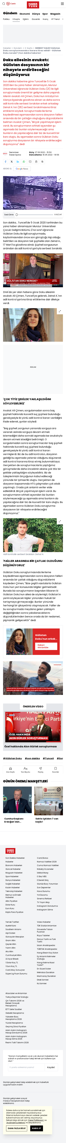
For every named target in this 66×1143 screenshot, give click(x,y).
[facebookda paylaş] (5, 161)
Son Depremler (43, 887)
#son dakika (32, 758)
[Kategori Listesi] (62, 3)
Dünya (36, 13)
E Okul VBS (42, 876)
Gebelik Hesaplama (15, 1013)
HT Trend (55, 19)
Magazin (55, 13)
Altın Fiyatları (11, 901)
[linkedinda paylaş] (17, 161)
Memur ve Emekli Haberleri (13, 896)
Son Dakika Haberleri (15, 858)
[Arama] (3, 3)
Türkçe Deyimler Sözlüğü (17, 997)
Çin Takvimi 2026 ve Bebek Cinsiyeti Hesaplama (15, 1003)
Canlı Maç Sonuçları (15, 970)
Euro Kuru (10, 908)
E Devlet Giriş (43, 880)
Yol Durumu (42, 895)
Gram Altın (11, 940)
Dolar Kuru (10, 904)
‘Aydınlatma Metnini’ (15, 1122)
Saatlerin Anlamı (13, 929)
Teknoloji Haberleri (14, 891)
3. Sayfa (28, 48)
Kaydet (51, 1067)
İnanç (45, 19)
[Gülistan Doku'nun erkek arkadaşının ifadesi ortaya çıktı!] (19, 641)
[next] (61, 806)
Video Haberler (43, 922)
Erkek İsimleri (43, 979)
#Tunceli (48, 758)
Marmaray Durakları (46, 976)
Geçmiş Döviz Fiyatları (16, 1026)
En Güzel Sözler (44, 968)
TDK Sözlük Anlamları (46, 925)
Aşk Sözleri (10, 933)
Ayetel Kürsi (11, 925)
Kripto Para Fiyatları (14, 912)
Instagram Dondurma (47, 906)
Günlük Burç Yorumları (47, 884)
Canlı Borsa (42, 858)
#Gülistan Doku (12, 758)
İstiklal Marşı (42, 872)
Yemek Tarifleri (12, 922)
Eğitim (26, 19)
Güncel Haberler (13, 869)
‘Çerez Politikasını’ (36, 1120)
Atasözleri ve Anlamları (16, 993)
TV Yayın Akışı (43, 902)
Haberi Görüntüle (43, 646)
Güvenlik (36, 19)
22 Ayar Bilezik (12, 959)
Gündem (10, 13)
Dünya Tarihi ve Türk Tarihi (46, 940)
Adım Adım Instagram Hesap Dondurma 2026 (16, 1031)
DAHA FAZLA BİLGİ (16, 1128)
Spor (45, 13)
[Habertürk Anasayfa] (33, 4)
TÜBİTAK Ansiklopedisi (47, 949)
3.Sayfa (16, 19)
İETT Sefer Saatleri (14, 1009)
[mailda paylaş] (30, 161)
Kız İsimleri (42, 983)
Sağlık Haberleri (13, 884)
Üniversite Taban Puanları (45, 930)
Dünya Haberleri (13, 880)
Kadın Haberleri (13, 887)
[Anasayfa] (10, 851)
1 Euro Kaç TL (11, 966)
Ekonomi (25, 13)
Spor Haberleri (12, 876)
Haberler (7, 48)
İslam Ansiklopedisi (46, 945)
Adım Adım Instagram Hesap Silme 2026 (16, 1037)
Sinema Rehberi (44, 898)
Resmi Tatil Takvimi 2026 (17, 1042)
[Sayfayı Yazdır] (36, 161)
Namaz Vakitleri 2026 (47, 861)
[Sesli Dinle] (17, 215)
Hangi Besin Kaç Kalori (47, 952)
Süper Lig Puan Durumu (16, 973)
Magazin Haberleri (14, 872)
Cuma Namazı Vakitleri (48, 865)
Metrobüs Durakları (45, 972)
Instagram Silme (45, 909)
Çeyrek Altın (11, 944)
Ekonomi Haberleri (14, 865)
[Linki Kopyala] (42, 161)
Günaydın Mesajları (15, 936)
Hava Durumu (43, 891)
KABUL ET (36, 1128)
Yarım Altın (11, 947)
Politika (6, 19)
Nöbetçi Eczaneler (45, 869)
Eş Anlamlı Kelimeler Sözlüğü (46, 957)
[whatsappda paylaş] (23, 161)
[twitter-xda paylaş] (11, 161)
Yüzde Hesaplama (14, 1023)
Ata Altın (9, 951)
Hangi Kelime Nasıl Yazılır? (45, 963)
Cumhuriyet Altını (13, 955)
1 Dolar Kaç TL (12, 962)
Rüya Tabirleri (43, 935)
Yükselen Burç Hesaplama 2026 (14, 1017)
